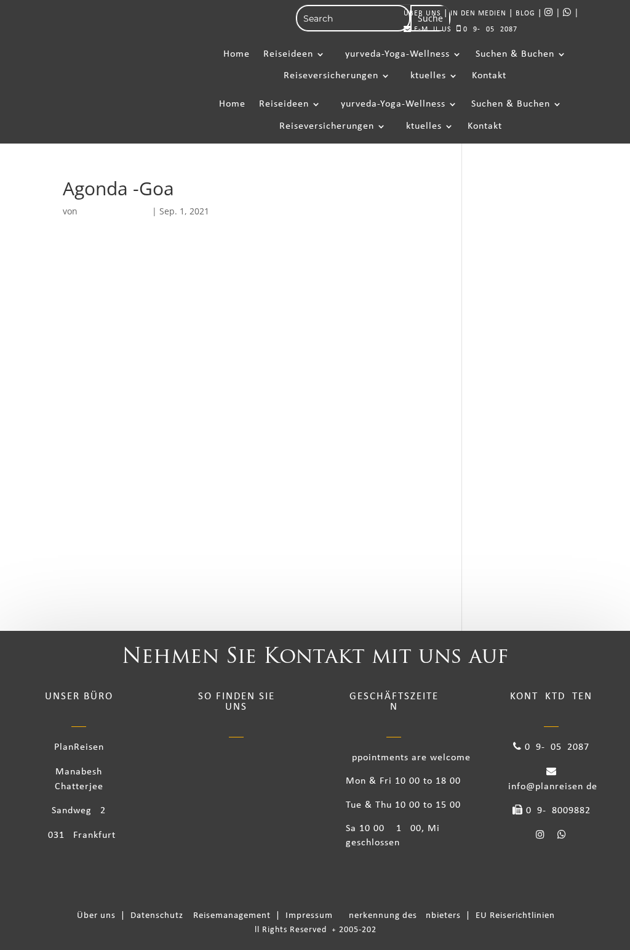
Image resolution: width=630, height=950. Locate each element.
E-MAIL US (432, 29)
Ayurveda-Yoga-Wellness (394, 54)
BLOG (525, 13)
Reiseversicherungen (331, 76)
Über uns (99, 915)
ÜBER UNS (422, 13)
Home (236, 54)
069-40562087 (489, 29)
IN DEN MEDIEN (478, 13)
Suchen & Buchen (515, 54)
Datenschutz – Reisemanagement (203, 915)
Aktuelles (425, 76)
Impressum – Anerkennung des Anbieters (374, 915)
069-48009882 (557, 811)
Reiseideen (288, 54)
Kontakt (489, 76)
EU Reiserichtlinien (515, 915)
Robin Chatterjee (115, 211)
